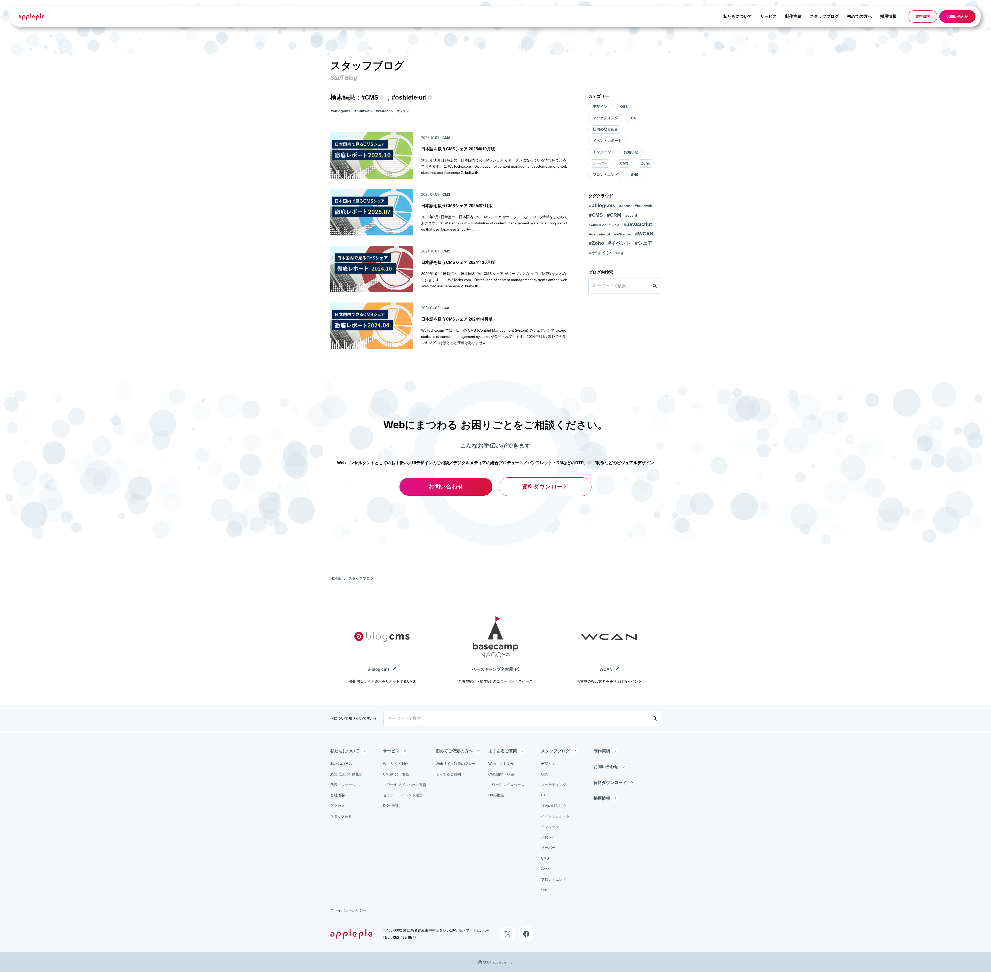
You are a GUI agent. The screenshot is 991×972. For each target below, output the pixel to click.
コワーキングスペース (506, 785)
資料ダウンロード (545, 486)
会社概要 (337, 795)
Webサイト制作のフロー (456, 764)
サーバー (600, 163)
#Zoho (596, 243)
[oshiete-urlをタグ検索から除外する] (429, 97)
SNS (634, 175)
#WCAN (644, 233)
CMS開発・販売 (396, 774)
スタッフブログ (824, 16)
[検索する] (656, 286)
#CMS (596, 215)
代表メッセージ (343, 785)
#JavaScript (638, 224)
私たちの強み (341, 764)
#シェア (403, 111)
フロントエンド (605, 175)
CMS (624, 163)
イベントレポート (607, 140)
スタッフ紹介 (341, 816)
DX (633, 118)
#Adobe (625, 206)
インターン (602, 152)
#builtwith (363, 111)
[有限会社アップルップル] (31, 16)
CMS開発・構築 (501, 774)
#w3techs (384, 111)
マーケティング (605, 118)
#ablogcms (340, 111)
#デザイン (600, 252)
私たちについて (737, 16)
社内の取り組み (605, 129)
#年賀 (620, 253)
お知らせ (631, 152)
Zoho (645, 163)
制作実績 (793, 16)
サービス (768, 16)
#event (631, 215)
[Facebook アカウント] (526, 934)
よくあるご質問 (448, 774)
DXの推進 (391, 806)
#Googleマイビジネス (604, 225)
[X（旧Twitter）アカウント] (507, 934)
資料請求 (922, 16)
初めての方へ (859, 16)
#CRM (614, 215)
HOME (335, 578)
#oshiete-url (599, 234)
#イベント (619, 243)
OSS (624, 106)
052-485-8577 (404, 937)
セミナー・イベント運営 (403, 795)
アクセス (337, 806)
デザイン (600, 106)
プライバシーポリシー (348, 910)
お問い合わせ (957, 16)
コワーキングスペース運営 (404, 785)
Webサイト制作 (396, 764)
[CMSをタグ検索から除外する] (380, 97)
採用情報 (888, 16)
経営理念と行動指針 (346, 774)
